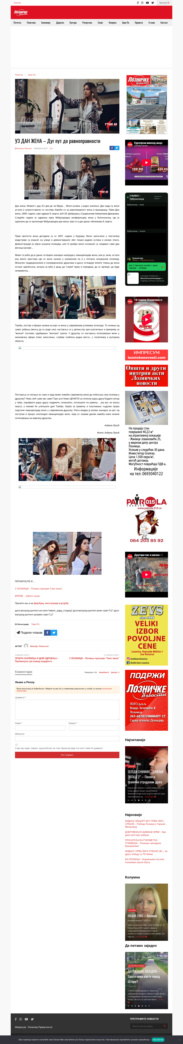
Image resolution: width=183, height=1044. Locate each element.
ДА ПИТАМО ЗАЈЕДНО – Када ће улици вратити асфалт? (144, 973)
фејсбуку (39, 603)
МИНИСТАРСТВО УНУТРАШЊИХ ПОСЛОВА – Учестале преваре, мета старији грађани (145, 771)
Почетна (17, 22)
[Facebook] (138, 3)
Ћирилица (17, 3)
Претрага (163, 3)
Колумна (112, 22)
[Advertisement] (91, 48)
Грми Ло (125, 22)
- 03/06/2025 (132, 983)
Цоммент (20, 697)
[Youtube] (147, 3)
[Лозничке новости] (21, 12)
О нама (152, 22)
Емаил (73, 723)
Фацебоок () (104, 672)
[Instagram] (142, 3)
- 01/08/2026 (147, 923)
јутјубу (64, 603)
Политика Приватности (40, 1027)
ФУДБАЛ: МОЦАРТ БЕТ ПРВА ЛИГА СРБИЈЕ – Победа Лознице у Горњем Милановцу (145, 824)
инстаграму (51, 603)
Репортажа (87, 22)
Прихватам (158, 1039)
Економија (45, 22)
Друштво (60, 22)
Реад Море (154, 797)
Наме (18, 723)
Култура (73, 22)
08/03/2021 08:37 (41, 149)
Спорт (100, 22)
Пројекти (139, 22)
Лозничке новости (135, 923)
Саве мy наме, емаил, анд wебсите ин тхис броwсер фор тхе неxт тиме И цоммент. (59, 748)
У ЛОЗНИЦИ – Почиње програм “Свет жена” (38, 588)
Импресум (20, 1027)
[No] (179, 1039)
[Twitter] (152, 3)
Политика (31, 22)
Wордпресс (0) (91, 672)
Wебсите (19, 734)
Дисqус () (115, 672)
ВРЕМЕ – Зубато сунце (27, 596)
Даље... (131, 1003)
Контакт (164, 22)
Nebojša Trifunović (24, 149)
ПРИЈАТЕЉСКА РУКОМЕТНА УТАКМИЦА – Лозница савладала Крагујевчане (143, 843)
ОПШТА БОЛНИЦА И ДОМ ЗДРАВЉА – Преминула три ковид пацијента (37, 660)
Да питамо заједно (136, 963)
